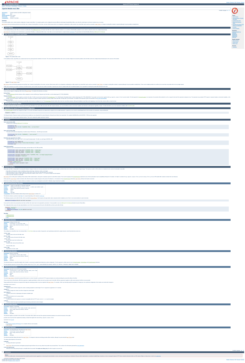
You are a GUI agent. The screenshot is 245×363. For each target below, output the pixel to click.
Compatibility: (5, 18)
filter (22, 195)
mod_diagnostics (80, 345)
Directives (232, 2)
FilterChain (234, 33)
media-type (42, 195)
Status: (3, 13)
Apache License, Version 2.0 (14, 360)
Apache (3, 5)
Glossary (238, 2)
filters (7, 217)
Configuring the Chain (237, 20)
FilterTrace (234, 37)
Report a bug (235, 43)
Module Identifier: (6, 15)
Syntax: (5, 186)
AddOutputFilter (37, 29)
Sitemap (242, 2)
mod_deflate (34, 198)
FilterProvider (234, 36)
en (228, 10)
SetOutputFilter (10, 216)
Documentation (14, 5)
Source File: (4, 16)
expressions (72, 31)
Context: (6, 188)
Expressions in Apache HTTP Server (13, 323)
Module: (6, 192)
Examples (234, 27)
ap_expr (12, 319)
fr (229, 10)
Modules (228, 2)
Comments (235, 47)
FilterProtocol (234, 35)
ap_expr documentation (102, 98)
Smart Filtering (235, 16)
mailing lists (158, 356)
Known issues (235, 42)
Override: (6, 189)
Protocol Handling (236, 28)
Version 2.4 (20, 5)
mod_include (9, 324)
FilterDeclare (234, 34)
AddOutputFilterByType (236, 31)
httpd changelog (236, 40)
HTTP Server (8, 5)
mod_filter (4, 24)
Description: (5, 12)
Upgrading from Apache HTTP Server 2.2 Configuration (238, 25)
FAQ (235, 2)
